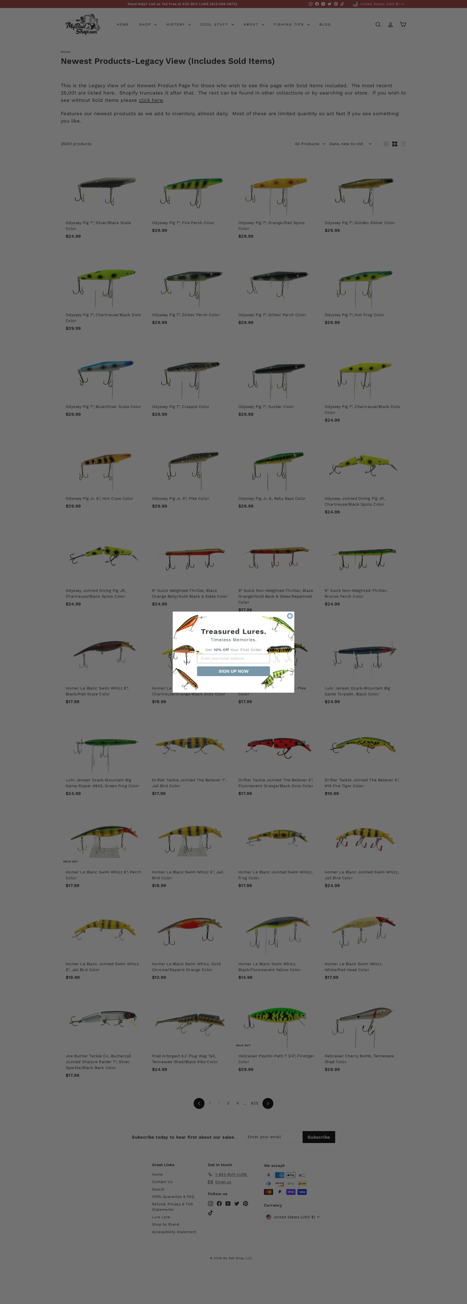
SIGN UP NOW (234, 671)
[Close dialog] (289, 616)
